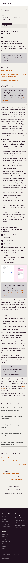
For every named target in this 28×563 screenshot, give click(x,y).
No (17, 489)
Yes (11, 489)
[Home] (6, 3)
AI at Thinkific (5, 457)
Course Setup (6, 19)
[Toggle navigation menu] (25, 3)
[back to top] (23, 464)
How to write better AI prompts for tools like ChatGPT (13, 293)
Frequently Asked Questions (9, 80)
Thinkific (3, 15)
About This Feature (6, 70)
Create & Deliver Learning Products (13, 17)
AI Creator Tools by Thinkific (9, 461)
